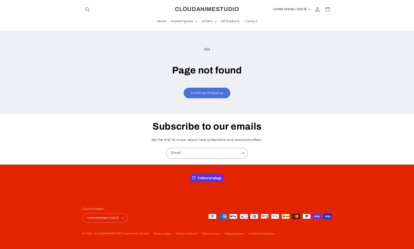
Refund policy (211, 234)
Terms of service (187, 234)
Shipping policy (234, 234)
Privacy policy (163, 234)
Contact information (262, 234)
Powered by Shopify (136, 233)
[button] (88, 9)
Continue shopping (207, 93)
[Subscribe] (243, 153)
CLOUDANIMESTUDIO (108, 233)
